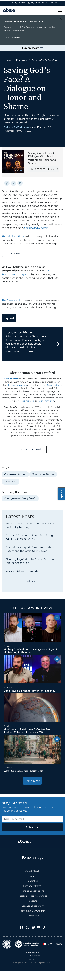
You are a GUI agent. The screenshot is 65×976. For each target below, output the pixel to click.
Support (15, 253)
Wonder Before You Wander (22, 571)
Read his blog (27, 400)
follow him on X (46, 400)
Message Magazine (17, 385)
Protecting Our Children (32, 910)
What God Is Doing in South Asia (23, 770)
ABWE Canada (54, 944)
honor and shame (43, 474)
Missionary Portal (32, 886)
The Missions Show (13, 236)
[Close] (61, 19)
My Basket (19, 2)
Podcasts (21, 60)
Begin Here (13, 37)
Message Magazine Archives (32, 896)
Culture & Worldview (16, 127)
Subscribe (32, 827)
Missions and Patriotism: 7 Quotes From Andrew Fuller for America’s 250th (28, 731)
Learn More (32, 780)
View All (32, 581)
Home (7, 60)
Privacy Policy (32, 952)
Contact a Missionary (32, 905)
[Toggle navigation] (60, 10)
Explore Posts (31, 48)
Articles (7, 726)
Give (61, 492)
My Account (37, 2)
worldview (10, 481)
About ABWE (32, 871)
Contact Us (32, 881)
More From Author (32, 449)
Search (53, 2)
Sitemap (32, 959)
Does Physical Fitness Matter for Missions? (29, 690)
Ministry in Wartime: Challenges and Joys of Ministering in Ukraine (30, 651)
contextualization (15, 474)
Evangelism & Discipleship (20, 498)
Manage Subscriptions (32, 891)
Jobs (32, 876)
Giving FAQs (32, 915)
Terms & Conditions (32, 956)
